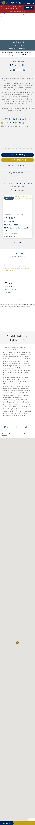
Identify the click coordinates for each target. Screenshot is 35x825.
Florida (10, 52)
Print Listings (18, 190)
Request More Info (16, 160)
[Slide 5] (20, 242)
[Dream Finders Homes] (13, 3)
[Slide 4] (19, 242)
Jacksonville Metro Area (23, 52)
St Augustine (13, 55)
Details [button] (29, 8)
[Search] (32, 3)
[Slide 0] (14, 242)
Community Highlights (16, 166)
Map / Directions (19, 45)
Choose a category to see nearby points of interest (15, 434)
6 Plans (22, 70)
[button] (31, 136)
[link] (17, 136)
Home (4, 52)
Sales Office (16, 173)
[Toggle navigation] (28, 3)
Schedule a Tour (16, 155)
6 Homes (13, 70)
